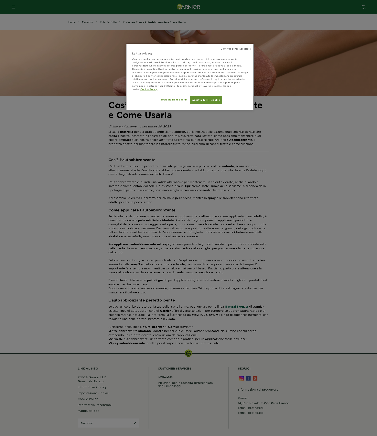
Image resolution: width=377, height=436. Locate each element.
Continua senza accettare (236, 48)
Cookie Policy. (148, 89)
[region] (190, 77)
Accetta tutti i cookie (206, 99)
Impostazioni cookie (174, 99)
